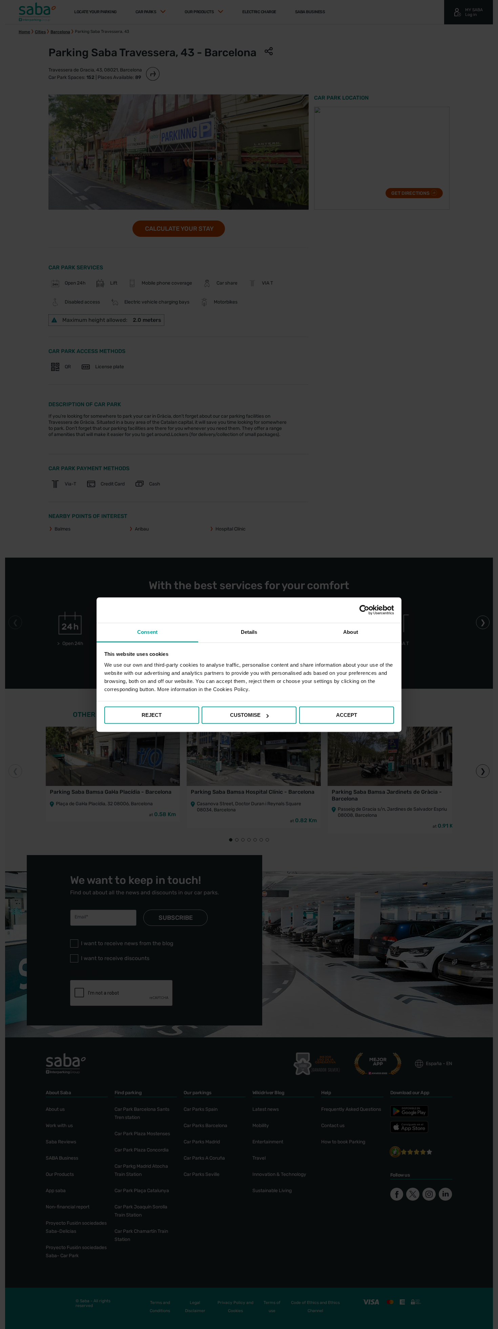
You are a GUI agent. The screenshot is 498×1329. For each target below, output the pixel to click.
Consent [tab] (147, 632)
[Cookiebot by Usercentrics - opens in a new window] (364, 610)
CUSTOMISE (245, 715)
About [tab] (350, 632)
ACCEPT (346, 715)
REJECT (152, 715)
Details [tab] (249, 632)
